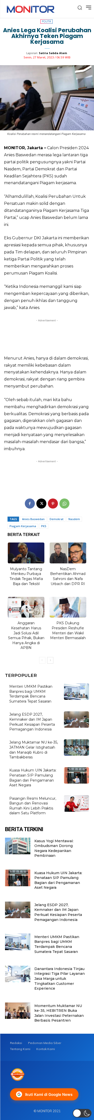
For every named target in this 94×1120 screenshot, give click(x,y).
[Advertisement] (47, 335)
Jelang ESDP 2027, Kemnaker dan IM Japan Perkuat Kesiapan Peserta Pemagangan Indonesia (58, 912)
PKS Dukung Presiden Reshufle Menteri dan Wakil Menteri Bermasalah (68, 630)
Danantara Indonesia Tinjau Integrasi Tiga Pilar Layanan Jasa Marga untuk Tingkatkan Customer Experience (59, 979)
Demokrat (56, 519)
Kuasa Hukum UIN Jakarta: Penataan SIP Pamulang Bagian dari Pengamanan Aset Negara (58, 880)
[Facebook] (30, 503)
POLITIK (46, 21)
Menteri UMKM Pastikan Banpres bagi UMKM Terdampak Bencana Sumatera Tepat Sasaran (30, 694)
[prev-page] (42, 660)
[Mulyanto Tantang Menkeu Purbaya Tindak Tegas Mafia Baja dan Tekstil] (26, 553)
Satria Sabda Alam (53, 53)
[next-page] (50, 660)
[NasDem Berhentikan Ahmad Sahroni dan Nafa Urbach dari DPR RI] (68, 553)
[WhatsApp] (64, 503)
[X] (41, 503)
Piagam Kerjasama (23, 526)
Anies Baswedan (33, 519)
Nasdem (74, 519)
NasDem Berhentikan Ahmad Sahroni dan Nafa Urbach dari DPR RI (67, 576)
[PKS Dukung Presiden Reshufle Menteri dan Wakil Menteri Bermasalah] (68, 607)
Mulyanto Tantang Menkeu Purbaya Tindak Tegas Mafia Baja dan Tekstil (26, 576)
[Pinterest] (53, 503)
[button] (82, 1113)
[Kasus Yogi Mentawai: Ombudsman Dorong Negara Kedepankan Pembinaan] (17, 846)
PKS (43, 526)
